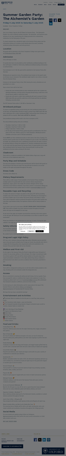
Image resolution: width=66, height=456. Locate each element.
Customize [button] (22, 231)
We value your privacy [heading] (25, 224)
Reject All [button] (31, 231)
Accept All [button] (39, 231)
